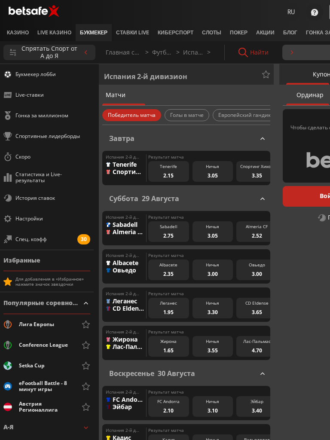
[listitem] (18, 32)
